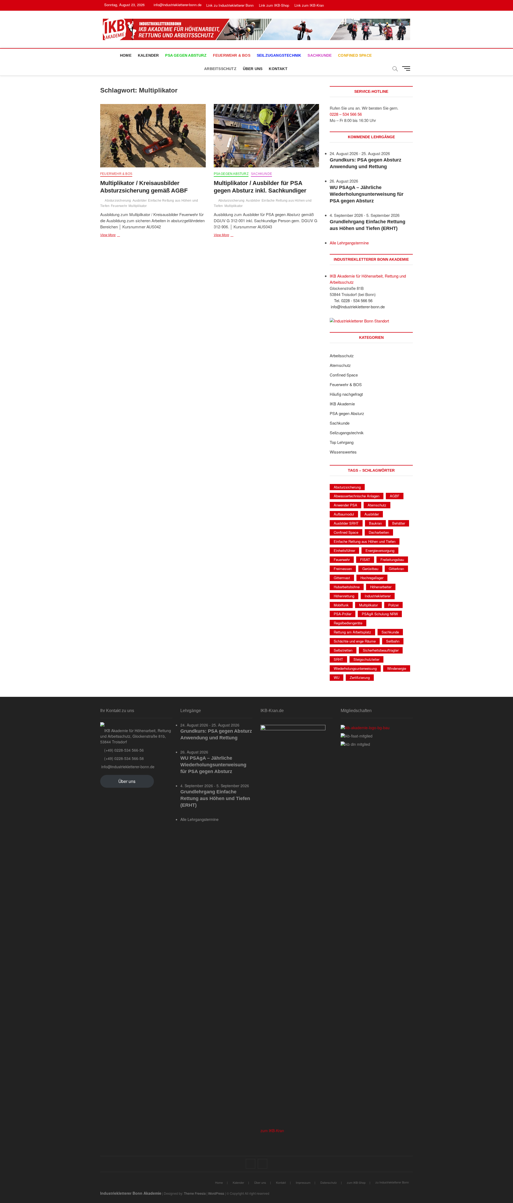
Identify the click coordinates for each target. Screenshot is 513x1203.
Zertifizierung (360, 677)
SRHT (338, 659)
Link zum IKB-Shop (274, 5)
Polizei (393, 605)
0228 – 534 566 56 (346, 114)
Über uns (253, 69)
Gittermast (342, 577)
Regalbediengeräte (348, 622)
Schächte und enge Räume (355, 641)
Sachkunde (320, 55)
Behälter (398, 523)
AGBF (394, 495)
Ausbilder (140, 200)
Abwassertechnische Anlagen (356, 495)
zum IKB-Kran (272, 1130)
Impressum (303, 1182)
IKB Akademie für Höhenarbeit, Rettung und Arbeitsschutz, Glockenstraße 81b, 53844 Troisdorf (135, 736)
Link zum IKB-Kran (309, 5)
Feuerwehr (119, 206)
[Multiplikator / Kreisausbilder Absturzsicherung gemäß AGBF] (153, 135)
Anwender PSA (345, 505)
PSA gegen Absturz (185, 55)
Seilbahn (392, 641)
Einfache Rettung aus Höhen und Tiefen (364, 541)
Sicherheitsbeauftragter (381, 650)
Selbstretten (343, 650)
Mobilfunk (341, 605)
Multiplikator (138, 206)
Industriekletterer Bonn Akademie (130, 1193)
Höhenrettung (344, 595)
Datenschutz (328, 1182)
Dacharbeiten (379, 532)
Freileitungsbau (392, 559)
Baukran (375, 523)
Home (125, 55)
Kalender (148, 55)
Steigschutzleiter (366, 659)
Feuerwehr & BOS (231, 55)
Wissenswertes (343, 452)
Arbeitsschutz (220, 69)
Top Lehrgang (341, 442)
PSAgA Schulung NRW (380, 613)
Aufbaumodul (344, 514)
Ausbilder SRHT (346, 523)
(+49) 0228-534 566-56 (123, 750)
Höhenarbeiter (380, 586)
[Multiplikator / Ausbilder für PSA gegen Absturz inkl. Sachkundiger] (266, 135)
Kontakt (278, 69)
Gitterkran (396, 568)
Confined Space (355, 55)
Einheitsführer (344, 550)
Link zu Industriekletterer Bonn (230, 5)
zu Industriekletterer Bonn (392, 1182)
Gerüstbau (370, 568)
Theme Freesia (195, 1193)
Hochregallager (371, 577)
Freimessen (343, 568)
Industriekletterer (378, 595)
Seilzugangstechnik (279, 55)
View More (120, 235)
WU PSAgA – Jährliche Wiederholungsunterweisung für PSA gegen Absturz (366, 194)
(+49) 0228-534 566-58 (123, 758)
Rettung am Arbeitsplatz (352, 632)
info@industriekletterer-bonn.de (177, 4)
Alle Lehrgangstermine (349, 242)
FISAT (365, 559)
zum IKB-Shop (356, 1182)
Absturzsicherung (118, 200)
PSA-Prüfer (342, 613)
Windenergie (396, 668)
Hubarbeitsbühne (347, 586)
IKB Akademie (342, 403)
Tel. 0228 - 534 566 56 (352, 300)
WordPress (216, 1193)
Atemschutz (340, 365)
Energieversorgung (380, 550)
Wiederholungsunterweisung (355, 668)
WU (336, 677)
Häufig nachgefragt (346, 394)
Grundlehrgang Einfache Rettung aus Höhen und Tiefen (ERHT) (215, 798)
